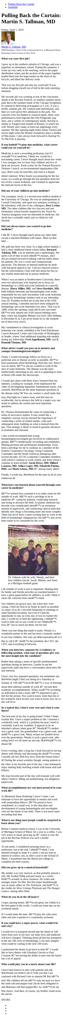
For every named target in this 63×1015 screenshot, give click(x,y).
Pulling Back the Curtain (21, 4)
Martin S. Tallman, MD (13, 46)
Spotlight (13, 7)
